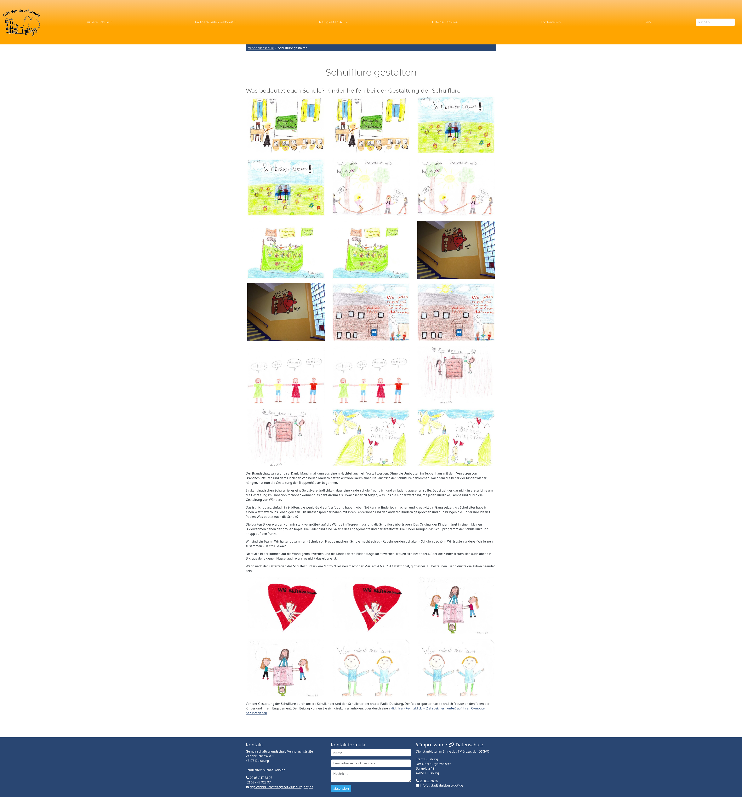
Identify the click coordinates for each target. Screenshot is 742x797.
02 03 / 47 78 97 (261, 778)
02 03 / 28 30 (429, 781)
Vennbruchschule (261, 48)
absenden (341, 788)
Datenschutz (469, 744)
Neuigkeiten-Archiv (334, 22)
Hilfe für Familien (445, 22)
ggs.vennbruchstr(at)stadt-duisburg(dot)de (281, 787)
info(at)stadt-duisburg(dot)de (441, 785)
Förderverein (551, 22)
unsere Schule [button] (98, 22)
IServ (647, 22)
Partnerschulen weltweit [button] (214, 22)
